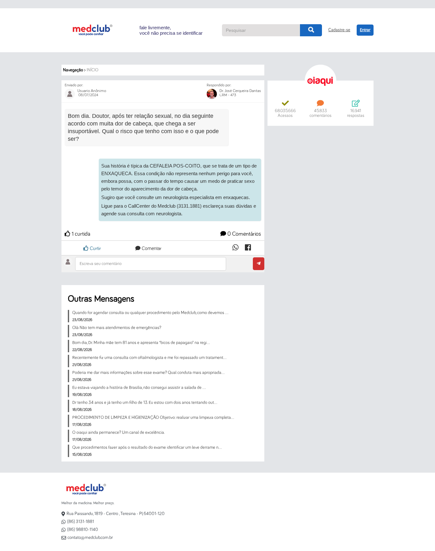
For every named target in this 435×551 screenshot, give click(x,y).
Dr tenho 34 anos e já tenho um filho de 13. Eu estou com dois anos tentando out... (144, 402)
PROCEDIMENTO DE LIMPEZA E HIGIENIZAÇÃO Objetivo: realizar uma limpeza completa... (153, 417)
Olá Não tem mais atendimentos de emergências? (116, 328)
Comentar (150, 248)
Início (92, 70)
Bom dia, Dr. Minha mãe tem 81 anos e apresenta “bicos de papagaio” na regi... (141, 342)
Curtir (95, 248)
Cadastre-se (339, 30)
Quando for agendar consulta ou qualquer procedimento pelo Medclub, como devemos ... (150, 313)
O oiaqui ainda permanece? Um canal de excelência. (118, 432)
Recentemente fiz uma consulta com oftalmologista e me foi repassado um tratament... (149, 357)
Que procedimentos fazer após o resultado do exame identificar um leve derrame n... (147, 447)
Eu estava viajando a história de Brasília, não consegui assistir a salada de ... (139, 387)
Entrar (365, 30)
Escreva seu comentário (101, 263)
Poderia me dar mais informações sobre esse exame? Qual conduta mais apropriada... (148, 372)
